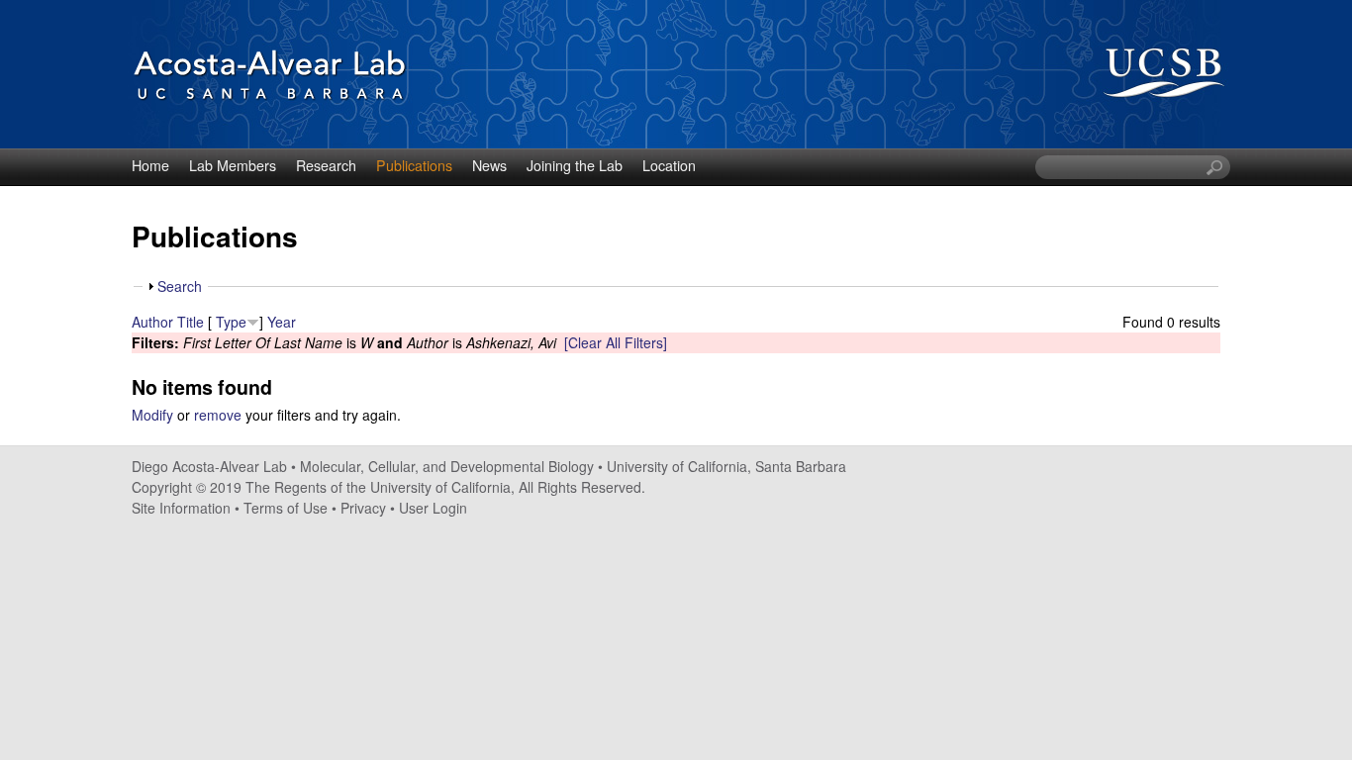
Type (231, 322)
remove (217, 415)
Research (326, 165)
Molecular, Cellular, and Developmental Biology (447, 466)
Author (152, 322)
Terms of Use (285, 508)
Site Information (181, 508)
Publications (414, 165)
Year (281, 322)
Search (179, 286)
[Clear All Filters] (615, 342)
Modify (152, 415)
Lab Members (232, 165)
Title (190, 322)
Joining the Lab (575, 165)
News (489, 165)
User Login (433, 508)
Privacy (363, 508)
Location (669, 165)
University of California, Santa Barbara (726, 466)
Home (150, 165)
